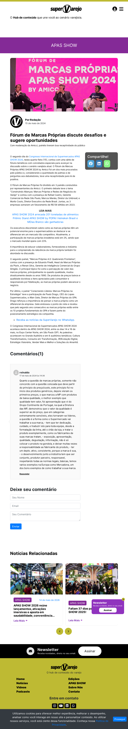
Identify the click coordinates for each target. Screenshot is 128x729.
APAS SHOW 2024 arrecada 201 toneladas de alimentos (45, 214)
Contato (74, 691)
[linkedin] (99, 164)
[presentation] (59, 631)
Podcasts (23, 691)
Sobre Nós (75, 687)
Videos (21, 687)
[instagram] (54, 705)
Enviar (16, 526)
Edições (74, 679)
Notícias (22, 683)
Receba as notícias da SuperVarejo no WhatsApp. (45, 319)
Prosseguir (119, 719)
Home (20, 679)
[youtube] (107, 164)
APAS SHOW (77, 683)
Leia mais (19, 620)
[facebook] (91, 164)
